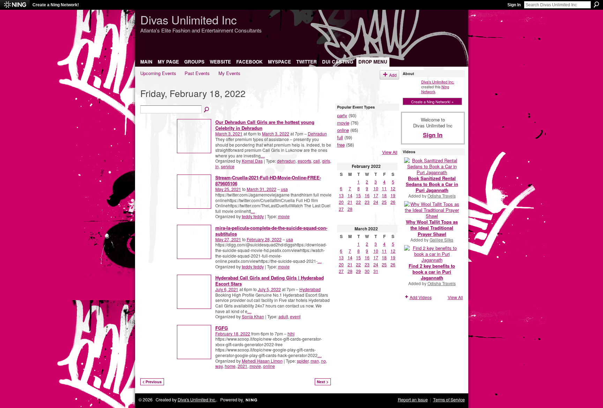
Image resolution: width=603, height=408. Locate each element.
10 (375, 188)
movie (284, 216)
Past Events (197, 73)
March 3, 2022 (275, 133)
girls (326, 161)
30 (367, 271)
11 (384, 188)
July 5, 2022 (269, 289)
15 (358, 195)
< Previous (152, 381)
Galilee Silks (441, 240)
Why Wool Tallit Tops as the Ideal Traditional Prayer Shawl (432, 227)
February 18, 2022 (232, 333)
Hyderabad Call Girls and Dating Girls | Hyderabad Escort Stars (269, 280)
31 (375, 271)
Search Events (207, 110)
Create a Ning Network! (55, 4)
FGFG (221, 328)
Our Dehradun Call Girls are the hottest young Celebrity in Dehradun (264, 125)
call (316, 161)
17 (375, 195)
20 (341, 202)
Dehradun (317, 133)
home (230, 366)
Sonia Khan (253, 316)
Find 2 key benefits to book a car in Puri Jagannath (432, 271)
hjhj (291, 333)
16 (367, 195)
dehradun (286, 161)
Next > (322, 381)
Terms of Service (449, 399)
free (341, 144)
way (219, 366)
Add (393, 75)
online (269, 366)
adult (283, 316)
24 (375, 202)
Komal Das (252, 161)
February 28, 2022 (264, 239)
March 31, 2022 (261, 189)
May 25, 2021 (228, 189)
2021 (242, 366)
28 (350, 209)
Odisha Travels (441, 196)
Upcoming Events (158, 73)
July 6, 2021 (226, 289)
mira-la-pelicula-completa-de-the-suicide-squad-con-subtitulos (271, 230)
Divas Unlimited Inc (188, 19)
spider (302, 361)
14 (350, 195)
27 (341, 209)
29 (358, 271)
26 (392, 202)
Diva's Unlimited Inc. (437, 81)
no (323, 361)
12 (392, 188)
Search (596, 4)
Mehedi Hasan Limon (262, 361)
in (217, 166)
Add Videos (421, 297)
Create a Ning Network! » (432, 101)
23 (367, 202)
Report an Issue (413, 399)
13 (341, 195)
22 (358, 202)
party (342, 115)
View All (389, 152)
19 (392, 195)
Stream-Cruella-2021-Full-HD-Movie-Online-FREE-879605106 (268, 180)
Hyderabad (310, 289)
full (340, 137)
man (315, 361)
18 (384, 195)
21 (350, 202)
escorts (304, 161)
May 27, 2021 (228, 239)
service (227, 166)
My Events (229, 73)
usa (284, 189)
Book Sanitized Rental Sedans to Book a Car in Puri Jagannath (432, 184)
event (295, 316)
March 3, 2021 (229, 133)
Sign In (514, 4)
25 (384, 202)
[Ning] (15, 5)
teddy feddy (253, 216)
